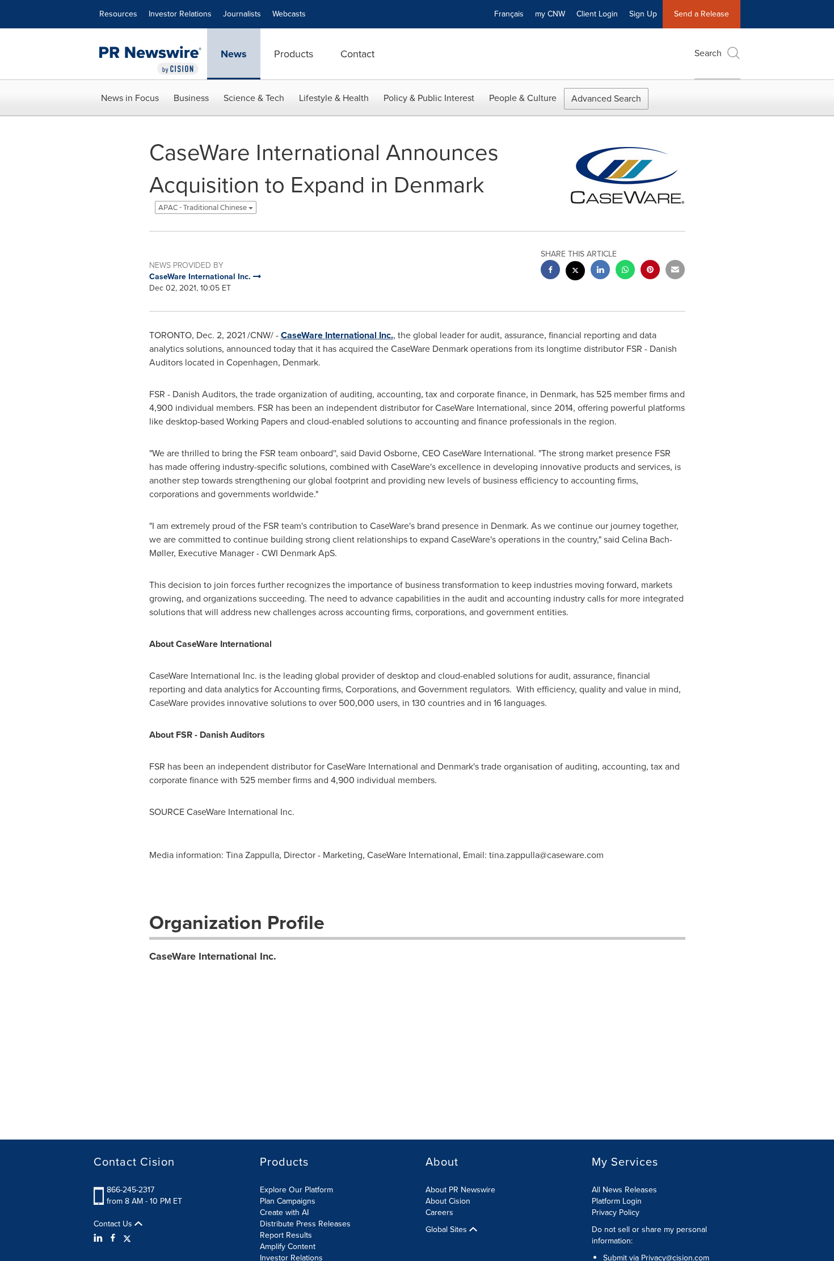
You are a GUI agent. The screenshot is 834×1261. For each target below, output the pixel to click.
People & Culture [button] (523, 97)
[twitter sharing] (575, 272)
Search (708, 53)
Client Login (597, 14)
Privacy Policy (615, 1212)
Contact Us (114, 1224)
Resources (118, 14)
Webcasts (289, 14)
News (234, 54)
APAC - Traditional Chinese (203, 207)
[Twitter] (127, 1238)
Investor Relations (180, 14)
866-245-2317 (130, 1190)
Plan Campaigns (287, 1201)
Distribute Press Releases (305, 1224)
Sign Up (643, 14)
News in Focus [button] (130, 97)
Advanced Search (606, 98)
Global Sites (447, 1229)
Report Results (286, 1235)
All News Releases (624, 1190)
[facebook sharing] (550, 271)
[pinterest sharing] (650, 271)
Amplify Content (287, 1246)
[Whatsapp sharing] (625, 271)
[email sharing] (675, 271)
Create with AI (284, 1212)
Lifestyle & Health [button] (334, 97)
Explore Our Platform (296, 1190)
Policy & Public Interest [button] (429, 97)
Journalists (242, 14)
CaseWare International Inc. (337, 335)
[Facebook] (113, 1238)
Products (293, 54)
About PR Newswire (460, 1190)
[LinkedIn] (100, 1238)
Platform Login (617, 1201)
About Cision (448, 1201)
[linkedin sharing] (600, 271)
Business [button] (191, 97)
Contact (357, 54)
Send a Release (701, 14)
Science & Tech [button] (254, 97)
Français (509, 14)
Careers (439, 1212)
